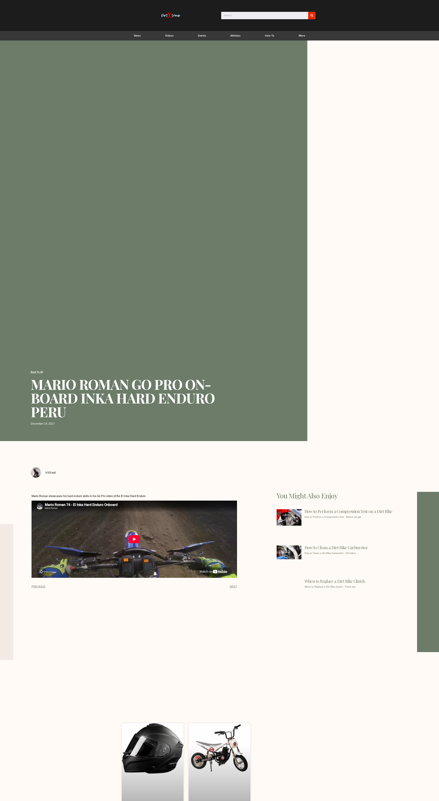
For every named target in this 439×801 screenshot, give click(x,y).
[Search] (312, 15)
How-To (269, 35)
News (137, 35)
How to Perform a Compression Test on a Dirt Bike (348, 511)
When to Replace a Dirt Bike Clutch (335, 581)
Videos (169, 35)
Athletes (235, 35)
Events (202, 35)
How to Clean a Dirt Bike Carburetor (336, 547)
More (302, 35)
